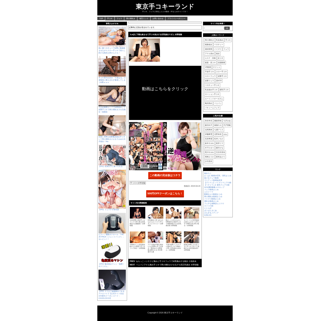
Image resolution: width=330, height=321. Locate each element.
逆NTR (219, 81)
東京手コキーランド (165, 6)
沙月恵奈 (208, 161)
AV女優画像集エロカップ (214, 187)
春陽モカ (217, 125)
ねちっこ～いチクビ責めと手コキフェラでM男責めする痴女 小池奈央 (166, 261)
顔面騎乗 (221, 63)
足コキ (220, 58)
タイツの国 (208, 206)
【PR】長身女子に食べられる (110, 166)
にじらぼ (207, 208)
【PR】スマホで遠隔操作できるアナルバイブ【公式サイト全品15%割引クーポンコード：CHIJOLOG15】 (111, 294)
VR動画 (208, 67)
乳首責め (219, 40)
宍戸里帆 (227, 125)
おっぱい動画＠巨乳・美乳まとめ (217, 176)
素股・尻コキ (210, 63)
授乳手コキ (224, 90)
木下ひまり (209, 148)
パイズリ (217, 49)
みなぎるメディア (211, 213)
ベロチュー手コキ (212, 85)
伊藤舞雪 (208, 134)
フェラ (119, 18)
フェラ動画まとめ (211, 189)
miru (225, 134)
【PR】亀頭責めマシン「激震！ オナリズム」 (111, 265)
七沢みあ (227, 121)
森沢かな (219, 148)
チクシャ (216, 67)
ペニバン (217, 103)
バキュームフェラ (212, 108)
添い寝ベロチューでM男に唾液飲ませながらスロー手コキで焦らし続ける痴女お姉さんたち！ (112, 50)
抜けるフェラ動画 (211, 178)
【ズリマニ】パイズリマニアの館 (217, 183)
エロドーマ (208, 192)
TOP (101, 18)
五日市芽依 (220, 152)
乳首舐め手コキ (211, 90)
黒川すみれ (209, 152)
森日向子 (208, 125)
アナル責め (209, 54)
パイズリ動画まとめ (212, 199)
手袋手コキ (209, 72)
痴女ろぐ (207, 173)
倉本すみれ (209, 143)
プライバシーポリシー (176, 18)
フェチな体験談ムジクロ (214, 203)
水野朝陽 (141, 183)
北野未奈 (217, 134)
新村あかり (220, 157)
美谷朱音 (208, 121)
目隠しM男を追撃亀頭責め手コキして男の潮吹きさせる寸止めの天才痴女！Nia (112, 139)
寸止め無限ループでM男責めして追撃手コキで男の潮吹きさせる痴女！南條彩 (112, 109)
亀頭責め (208, 103)
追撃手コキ (222, 76)
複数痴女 (208, 44)
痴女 (218, 54)
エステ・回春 (210, 58)
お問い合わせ (157, 18)
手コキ (110, 18)
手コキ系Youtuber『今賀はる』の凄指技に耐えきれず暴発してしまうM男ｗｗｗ (112, 80)
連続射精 (208, 49)
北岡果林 (208, 130)
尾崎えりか (209, 157)
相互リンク (143, 18)
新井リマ (219, 143)
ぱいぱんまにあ (210, 210)
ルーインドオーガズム (214, 99)
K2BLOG (207, 215)
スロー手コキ (221, 72)
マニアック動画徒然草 (213, 180)
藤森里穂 (217, 121)
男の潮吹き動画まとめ (213, 196)
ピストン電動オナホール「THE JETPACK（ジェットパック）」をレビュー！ (111, 236)
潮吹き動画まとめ (211, 201)
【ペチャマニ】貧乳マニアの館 (216, 185)
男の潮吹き (130, 18)
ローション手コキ (212, 94)
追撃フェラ (209, 81)
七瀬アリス (218, 130)
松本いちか (218, 139)
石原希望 (208, 139)
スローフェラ (210, 76)
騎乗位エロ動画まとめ (213, 194)
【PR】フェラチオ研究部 (108, 209)
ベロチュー (218, 44)
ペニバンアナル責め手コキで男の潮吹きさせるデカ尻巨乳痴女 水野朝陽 (167, 265)
